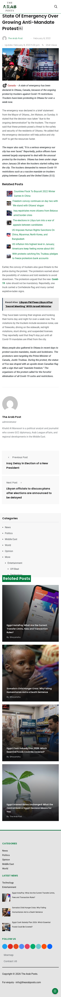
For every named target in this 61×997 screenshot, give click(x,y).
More (7, 557)
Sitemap (8, 955)
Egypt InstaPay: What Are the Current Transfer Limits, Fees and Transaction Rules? (27, 629)
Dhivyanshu (15, 637)
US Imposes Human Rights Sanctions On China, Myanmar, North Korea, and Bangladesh (33, 234)
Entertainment (15, 563)
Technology (16, 574)
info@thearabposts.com (28, 982)
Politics (9, 533)
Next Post (11, 482)
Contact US (10, 961)
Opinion (9, 551)
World (8, 545)
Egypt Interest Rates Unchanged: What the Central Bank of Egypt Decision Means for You (30, 808)
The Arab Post (11, 417)
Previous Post (20, 457)
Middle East (11, 539)
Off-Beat (14, 569)
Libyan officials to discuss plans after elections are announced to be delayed (29, 493)
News (8, 527)
